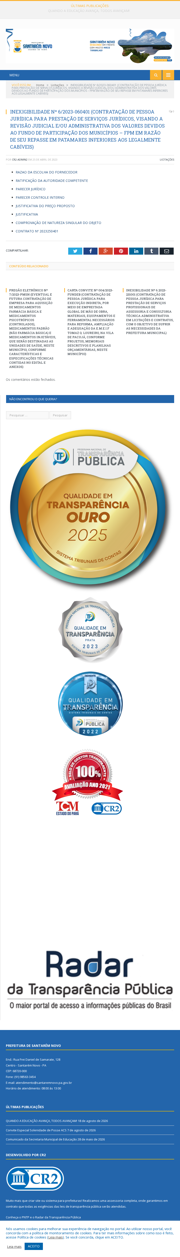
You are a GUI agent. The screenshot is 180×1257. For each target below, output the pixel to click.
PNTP (25, 1217)
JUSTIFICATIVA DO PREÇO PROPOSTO (45, 206)
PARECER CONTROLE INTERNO (40, 197)
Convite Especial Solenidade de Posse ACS (89, 11)
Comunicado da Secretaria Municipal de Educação (41, 1139)
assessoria (115, 1200)
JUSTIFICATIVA (27, 214)
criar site (34, 1200)
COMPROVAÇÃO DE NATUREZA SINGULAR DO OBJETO (58, 222)
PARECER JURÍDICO (30, 189)
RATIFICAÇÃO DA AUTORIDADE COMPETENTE (52, 180)
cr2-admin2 (19, 159)
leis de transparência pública (80, 1206)
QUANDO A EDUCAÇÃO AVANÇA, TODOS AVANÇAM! (41, 1121)
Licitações (167, 159)
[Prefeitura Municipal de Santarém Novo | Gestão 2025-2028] (90, 45)
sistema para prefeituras (63, 1200)
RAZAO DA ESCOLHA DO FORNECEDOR (46, 172)
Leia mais (55, 1237)
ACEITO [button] (34, 1246)
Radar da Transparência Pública (58, 1217)
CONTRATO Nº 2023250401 (37, 231)
